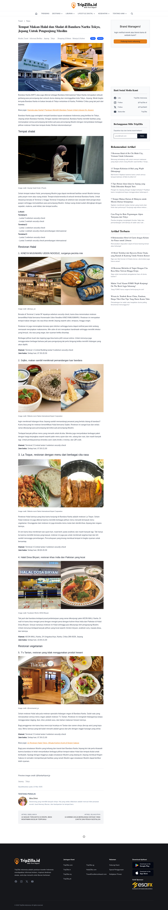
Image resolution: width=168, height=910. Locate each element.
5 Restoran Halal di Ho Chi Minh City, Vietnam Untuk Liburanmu (127, 154)
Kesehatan (102, 13)
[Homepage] (36, 14)
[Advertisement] (130, 67)
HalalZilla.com (91, 870)
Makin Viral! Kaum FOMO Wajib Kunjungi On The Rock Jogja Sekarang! (129, 284)
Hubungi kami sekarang (130, 41)
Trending (45, 13)
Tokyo (28, 21)
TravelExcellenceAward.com (96, 874)
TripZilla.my (67, 874)
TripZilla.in (67, 870)
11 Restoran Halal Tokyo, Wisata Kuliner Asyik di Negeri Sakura (53, 743)
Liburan (69, 13)
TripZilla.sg (90, 865)
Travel (20, 21)
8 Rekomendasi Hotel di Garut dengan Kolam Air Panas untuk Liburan (130, 239)
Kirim (142, 136)
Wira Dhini (33, 798)
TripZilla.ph (67, 879)
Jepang (100, 38)
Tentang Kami (119, 13)
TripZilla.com (68, 865)
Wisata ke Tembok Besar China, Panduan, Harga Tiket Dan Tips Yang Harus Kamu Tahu (130, 297)
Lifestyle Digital (85, 13)
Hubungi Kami (114, 865)
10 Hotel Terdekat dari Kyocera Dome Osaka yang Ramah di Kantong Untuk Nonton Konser (130, 254)
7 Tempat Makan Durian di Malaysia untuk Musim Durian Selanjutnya (129, 200)
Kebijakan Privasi (115, 874)
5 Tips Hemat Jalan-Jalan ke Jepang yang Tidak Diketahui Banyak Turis (128, 185)
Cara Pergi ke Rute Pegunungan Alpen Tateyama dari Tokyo (127, 215)
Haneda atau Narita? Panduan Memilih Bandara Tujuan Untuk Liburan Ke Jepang (60, 110)
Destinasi (56, 13)
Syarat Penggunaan (116, 870)
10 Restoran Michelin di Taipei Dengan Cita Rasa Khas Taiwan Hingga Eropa (129, 269)
